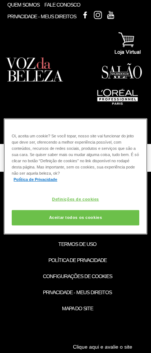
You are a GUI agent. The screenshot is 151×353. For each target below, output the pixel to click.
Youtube (111, 15)
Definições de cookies (75, 199)
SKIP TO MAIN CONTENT (34, 2)
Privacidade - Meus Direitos (41, 17)
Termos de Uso (77, 244)
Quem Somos (23, 5)
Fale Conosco (62, 5)
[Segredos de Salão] (122, 77)
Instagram (98, 15)
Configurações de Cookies (77, 276)
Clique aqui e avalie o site (102, 347)
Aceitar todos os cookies (75, 217)
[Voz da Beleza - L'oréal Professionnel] (117, 105)
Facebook (85, 15)
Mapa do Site (77, 308)
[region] (75, 176)
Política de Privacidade (77, 260)
